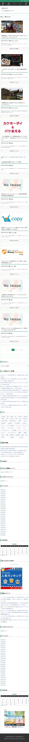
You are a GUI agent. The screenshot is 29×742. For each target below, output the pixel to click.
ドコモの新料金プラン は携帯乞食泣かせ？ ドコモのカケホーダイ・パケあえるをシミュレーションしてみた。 (14, 138)
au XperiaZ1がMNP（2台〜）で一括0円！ (11, 162)
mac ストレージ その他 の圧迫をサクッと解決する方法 (12, 610)
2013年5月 (3, 535)
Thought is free (21, 738)
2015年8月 (3, 493)
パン (25, 428)
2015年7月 (3, 495)
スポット (12, 40)
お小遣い (24, 423)
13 (2, 551)
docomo (25, 416)
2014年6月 (3, 516)
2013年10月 (3, 531)
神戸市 (3, 437)
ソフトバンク (11, 428)
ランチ (19, 430)
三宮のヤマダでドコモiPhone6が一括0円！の (10, 456)
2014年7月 (3, 514)
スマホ (3, 428)
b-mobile (20, 416)
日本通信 (18, 435)
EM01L (3, 418)
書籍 (22, 435)
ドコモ (18, 428)
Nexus (25, 420)
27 (2, 554)
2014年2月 (3, 523)
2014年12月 (3, 504)
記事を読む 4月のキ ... (14, 341)
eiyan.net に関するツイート (7, 472)
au (15, 416)
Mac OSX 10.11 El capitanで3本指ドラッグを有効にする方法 (14, 450)
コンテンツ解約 (10, 425)
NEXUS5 (3, 423)
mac (16, 418)
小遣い (12, 143)
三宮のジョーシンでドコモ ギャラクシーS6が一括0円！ (12, 454)
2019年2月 (3, 489)
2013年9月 (3, 533)
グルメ (3, 425)
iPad (7, 418)
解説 (15, 232)
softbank (10, 423)
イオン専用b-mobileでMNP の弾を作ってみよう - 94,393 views (14, 395)
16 (14, 551)
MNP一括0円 (4, 420)
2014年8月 (3, 512)
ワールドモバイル (12, 432)
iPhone (11, 418)
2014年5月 (3, 518)
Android (3, 416)
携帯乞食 (12, 435)
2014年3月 (3, 521)
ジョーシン (18, 425)
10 (18, 549)
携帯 (7, 435)
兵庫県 (19, 432)
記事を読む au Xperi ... (14, 173)
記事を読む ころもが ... (14, 82)
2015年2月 (3, 501)
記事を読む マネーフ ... (14, 274)
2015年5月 (3, 497)
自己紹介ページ (4, 480)
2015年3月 (3, 499)
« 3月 (2, 555)
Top (2, 16)
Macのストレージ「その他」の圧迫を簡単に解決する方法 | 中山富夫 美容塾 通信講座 (14, 612)
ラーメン (25, 430)
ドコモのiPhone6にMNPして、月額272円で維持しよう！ (13, 452)
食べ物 (21, 437)
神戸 (26, 435)
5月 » (5, 555)
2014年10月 (3, 508)
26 (26, 552)
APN (8, 416)
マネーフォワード (5, 430)
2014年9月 (3, 510)
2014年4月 (3, 520)
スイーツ (25, 425)
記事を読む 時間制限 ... (14, 48)
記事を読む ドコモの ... (14, 150)
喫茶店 (25, 432)
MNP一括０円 (13, 420)
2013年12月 (3, 527)
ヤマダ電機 (13, 430)
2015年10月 (3, 491)
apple (12, 416)
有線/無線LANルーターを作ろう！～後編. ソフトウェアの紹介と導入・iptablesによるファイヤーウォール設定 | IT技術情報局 (14, 606)
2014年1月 (3, 525)
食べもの (20, 74)
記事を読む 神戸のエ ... (14, 206)
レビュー (16, 40)
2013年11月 (3, 529)
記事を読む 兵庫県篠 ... (14, 115)
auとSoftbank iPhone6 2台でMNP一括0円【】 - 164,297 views (14, 390)
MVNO (19, 420)
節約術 (12, 437)
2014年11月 (3, 506)
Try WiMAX (17, 423)
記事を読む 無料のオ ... (14, 240)
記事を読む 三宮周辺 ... (14, 307)
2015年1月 (3, 503)
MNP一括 (25, 418)
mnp (20, 418)
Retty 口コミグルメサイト (15, 564)
